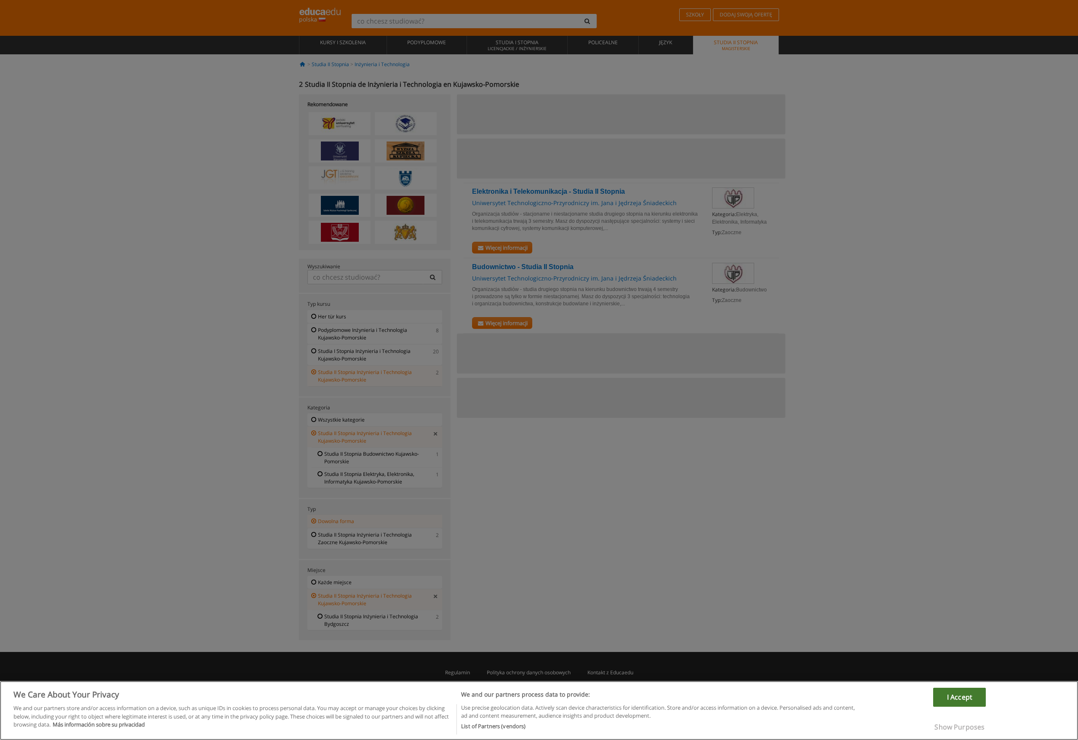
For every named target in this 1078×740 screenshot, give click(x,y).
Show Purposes (959, 726)
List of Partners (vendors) (493, 726)
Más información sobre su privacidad (99, 724)
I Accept (959, 697)
